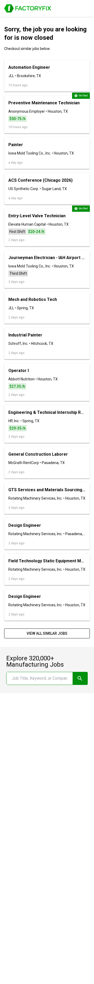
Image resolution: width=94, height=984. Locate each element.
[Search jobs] (80, 678)
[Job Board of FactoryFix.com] (27, 8)
